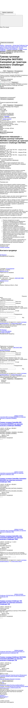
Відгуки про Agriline (15, 686)
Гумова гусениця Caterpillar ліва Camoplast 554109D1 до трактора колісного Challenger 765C (11, 537)
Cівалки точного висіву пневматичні (15, 676)
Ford (19, 46)
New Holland (12, 48)
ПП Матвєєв (3, 254)
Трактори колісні (15, 675)
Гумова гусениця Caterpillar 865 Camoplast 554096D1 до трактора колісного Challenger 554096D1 (11, 424)
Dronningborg (11, 46)
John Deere (24, 46)
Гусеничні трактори (5, 675)
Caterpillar (6, 116)
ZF (17, 48)
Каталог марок (24, 686)
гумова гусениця (7, 119)
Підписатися (4, 558)
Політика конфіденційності (17, 685)
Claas (5, 46)
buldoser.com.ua (4, 271)
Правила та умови (5, 685)
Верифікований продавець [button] (7, 256)
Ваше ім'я (18, 301)
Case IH (2, 46)
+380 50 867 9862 (19, 278)
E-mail (17, 310)
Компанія (18, 303)
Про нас (2, 679)
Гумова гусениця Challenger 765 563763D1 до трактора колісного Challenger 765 (11, 602)
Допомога (7, 679)
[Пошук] (11, 21)
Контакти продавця (15, 679)
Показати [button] (12, 278)
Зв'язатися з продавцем (7, 99)
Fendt (16, 46)
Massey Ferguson (4, 48)
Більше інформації (5, 350)
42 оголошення (10, 268)
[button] (14, 35)
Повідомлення (18, 314)
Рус (3, 682)
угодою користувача (16, 323)
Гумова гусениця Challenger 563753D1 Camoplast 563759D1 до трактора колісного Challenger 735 (13, 658)
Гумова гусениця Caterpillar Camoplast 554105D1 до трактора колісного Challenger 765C (13, 480)
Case (26, 45)
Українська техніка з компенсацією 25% (10, 687)
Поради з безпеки (4, 247)
